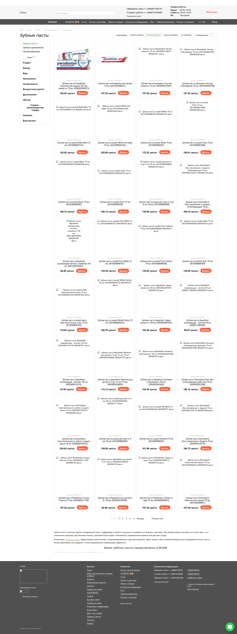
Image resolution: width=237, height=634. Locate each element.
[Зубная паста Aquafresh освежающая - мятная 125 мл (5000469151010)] (73, 355)
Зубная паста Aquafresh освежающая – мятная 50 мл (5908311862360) (197, 322)
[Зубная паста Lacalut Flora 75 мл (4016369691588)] (197, 118)
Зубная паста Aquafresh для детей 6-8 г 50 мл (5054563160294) (115, 499)
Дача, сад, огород (94, 613)
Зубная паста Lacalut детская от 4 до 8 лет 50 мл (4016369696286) (156, 203)
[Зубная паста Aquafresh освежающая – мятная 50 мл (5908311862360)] (197, 296)
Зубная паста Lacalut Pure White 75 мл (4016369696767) (115, 262)
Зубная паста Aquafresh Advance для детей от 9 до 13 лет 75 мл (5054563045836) (115, 382)
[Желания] (196, 12)
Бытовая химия (93, 599)
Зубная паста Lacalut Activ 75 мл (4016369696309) (115, 203)
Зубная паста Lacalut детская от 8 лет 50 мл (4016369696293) (115, 439)
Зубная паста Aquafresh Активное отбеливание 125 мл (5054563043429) (156, 382)
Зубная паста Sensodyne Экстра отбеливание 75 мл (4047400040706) (197, 84)
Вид (25, 73)
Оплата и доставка (97, 22)
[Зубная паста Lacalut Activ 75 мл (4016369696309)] (115, 178)
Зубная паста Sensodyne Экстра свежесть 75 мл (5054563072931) (156, 84)
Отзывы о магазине (185, 22)
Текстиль (90, 620)
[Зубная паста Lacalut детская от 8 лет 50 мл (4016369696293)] (115, 414)
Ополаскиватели (31, 51)
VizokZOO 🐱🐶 (72, 22)
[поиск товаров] (112, 13)
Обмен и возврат (115, 22)
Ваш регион (29, 120)
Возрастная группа (33, 89)
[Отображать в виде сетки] (212, 35)
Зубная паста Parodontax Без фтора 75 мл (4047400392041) (115, 84)
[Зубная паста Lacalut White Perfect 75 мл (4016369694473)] (115, 296)
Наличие (27, 115)
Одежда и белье (94, 616)
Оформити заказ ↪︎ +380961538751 (144, 8)
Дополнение (29, 94)
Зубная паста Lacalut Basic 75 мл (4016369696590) (73, 203)
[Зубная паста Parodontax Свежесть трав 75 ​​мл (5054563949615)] (156, 474)
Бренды (90, 623)
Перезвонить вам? (134, 16)
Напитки (90, 586)
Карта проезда (193, 589)
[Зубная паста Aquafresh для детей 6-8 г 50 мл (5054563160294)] (115, 474)
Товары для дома (94, 603)
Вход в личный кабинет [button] (130, 570)
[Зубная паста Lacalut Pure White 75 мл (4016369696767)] (115, 237)
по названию (186, 35)
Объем (26, 100)
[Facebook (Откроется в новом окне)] (24, 22)
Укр (199, 22)
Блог (152, 22)
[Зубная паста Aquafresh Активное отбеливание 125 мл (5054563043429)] (156, 355)
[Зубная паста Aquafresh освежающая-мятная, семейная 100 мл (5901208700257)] (73, 237)
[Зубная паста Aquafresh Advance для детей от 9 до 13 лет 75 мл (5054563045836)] (115, 355)
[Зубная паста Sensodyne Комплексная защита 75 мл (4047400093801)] (197, 474)
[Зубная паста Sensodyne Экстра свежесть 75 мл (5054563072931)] (156, 59)
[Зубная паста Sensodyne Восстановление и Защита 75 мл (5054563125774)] (197, 414)
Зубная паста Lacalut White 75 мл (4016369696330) (156, 143)
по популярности (153, 35)
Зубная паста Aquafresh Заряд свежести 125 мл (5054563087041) (156, 321)
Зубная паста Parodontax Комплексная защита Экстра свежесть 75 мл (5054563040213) (73, 86)
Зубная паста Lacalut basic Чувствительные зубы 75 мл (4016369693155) (73, 322)
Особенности (30, 84)
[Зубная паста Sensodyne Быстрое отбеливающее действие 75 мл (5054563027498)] (197, 355)
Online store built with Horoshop (30, 628)
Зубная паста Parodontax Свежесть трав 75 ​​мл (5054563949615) (156, 499)
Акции (89, 570)
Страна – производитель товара (35, 107)
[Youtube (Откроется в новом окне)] (27, 22)
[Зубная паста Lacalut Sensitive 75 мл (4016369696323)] (156, 414)
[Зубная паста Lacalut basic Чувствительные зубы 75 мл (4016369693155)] (73, 296)
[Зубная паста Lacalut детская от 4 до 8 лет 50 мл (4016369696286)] (156, 178)
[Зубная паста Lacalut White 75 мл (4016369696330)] (156, 118)
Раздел (27, 62)
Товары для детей (94, 589)
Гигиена (90, 596)
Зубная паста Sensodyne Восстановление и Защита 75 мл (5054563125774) (197, 441)
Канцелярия (92, 610)
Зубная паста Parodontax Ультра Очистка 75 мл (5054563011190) (73, 499)
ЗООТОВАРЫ (92, 592)
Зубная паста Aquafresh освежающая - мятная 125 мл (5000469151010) (74, 382)
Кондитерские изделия (96, 582)
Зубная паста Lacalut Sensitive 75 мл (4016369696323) (156, 439)
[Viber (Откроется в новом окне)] (31, 22)
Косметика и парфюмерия (98, 606)
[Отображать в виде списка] (215, 35)
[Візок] (33, 576)
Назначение (29, 78)
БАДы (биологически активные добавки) (99, 574)
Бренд (26, 68)
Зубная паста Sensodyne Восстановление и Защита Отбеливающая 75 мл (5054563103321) (197, 205)
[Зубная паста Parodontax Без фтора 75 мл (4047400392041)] (115, 59)
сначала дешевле (170, 35)
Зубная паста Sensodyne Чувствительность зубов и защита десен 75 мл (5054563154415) (73, 441)
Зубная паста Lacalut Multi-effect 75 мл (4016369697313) (73, 143)
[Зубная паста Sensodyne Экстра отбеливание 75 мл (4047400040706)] (197, 59)
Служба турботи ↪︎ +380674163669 (144, 12)
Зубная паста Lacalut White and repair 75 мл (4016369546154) (115, 143)
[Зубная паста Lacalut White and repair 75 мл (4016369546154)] (115, 118)
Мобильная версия (29, 596)
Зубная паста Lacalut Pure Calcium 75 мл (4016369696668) (156, 262)
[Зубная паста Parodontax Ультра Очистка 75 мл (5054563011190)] (73, 474)
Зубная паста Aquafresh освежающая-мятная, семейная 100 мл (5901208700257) (74, 263)
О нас (84, 22)
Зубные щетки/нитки (33, 47)
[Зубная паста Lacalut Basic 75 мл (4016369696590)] (73, 178)
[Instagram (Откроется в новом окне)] (21, 22)
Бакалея (90, 579)
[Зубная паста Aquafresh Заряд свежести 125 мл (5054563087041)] (156, 296)
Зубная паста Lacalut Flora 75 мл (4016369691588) (197, 143)
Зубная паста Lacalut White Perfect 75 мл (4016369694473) (115, 321)
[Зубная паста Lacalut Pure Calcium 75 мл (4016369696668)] (156, 237)
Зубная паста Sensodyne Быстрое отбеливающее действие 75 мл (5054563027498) (197, 382)
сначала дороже (137, 35)
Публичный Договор (165, 22)
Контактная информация (136, 22)
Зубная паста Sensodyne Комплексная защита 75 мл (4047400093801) (197, 500)
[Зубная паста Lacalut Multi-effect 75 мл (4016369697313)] (73, 118)
